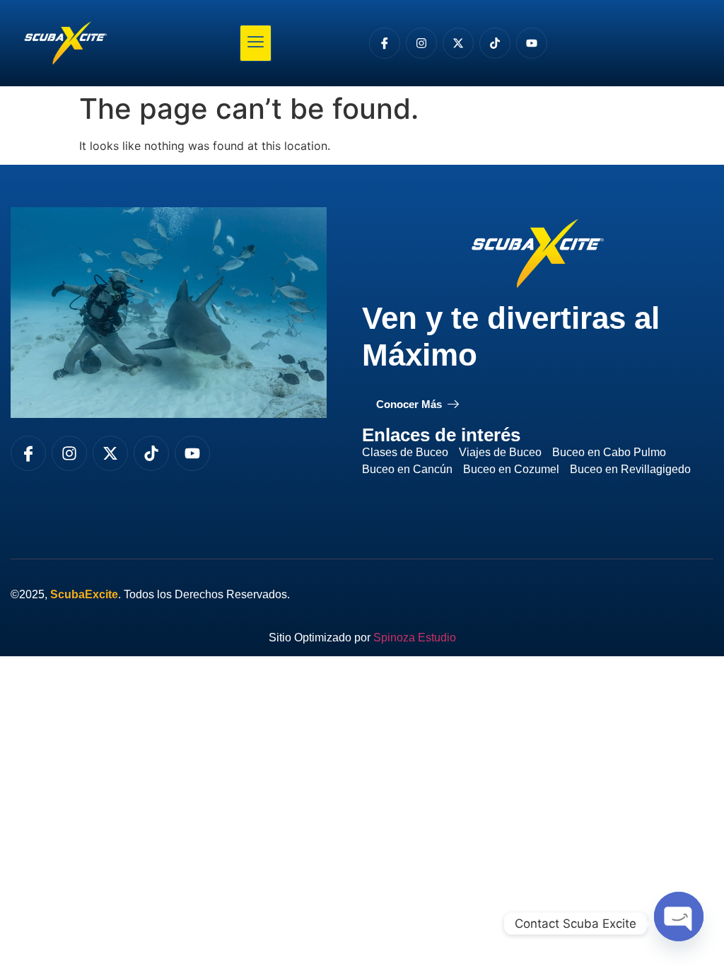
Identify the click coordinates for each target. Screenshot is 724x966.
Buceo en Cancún (407, 469)
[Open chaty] (678, 918)
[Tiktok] (494, 43)
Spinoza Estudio (414, 638)
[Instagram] (421, 43)
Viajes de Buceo (500, 452)
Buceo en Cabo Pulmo (609, 452)
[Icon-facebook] (384, 43)
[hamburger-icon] (256, 43)
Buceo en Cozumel (511, 469)
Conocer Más (409, 404)
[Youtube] (531, 43)
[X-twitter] (458, 43)
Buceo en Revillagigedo (630, 469)
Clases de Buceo (405, 452)
